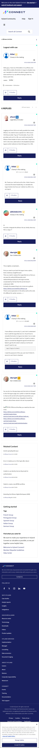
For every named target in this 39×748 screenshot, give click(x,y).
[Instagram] (14, 588)
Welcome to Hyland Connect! (13, 547)
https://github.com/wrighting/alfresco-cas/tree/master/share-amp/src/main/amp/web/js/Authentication (15, 421)
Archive (11, 80)
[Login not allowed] (32, 107)
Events (4, 690)
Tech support (5, 701)
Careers (4, 666)
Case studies (5, 599)
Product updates (6, 633)
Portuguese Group (9, 518)
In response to (23, 172)
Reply (20, 98)
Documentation (6, 697)
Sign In (30, 19)
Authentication (8, 85)
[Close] (37, 724)
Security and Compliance (14, 721)
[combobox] (19, 31)
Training (4, 693)
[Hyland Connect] (14, 12)
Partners (4, 673)
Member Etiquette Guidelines (13, 550)
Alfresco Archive (7, 39)
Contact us (19, 577)
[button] (6, 92)
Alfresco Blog (8, 497)
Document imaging (7, 657)
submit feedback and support (11, 5)
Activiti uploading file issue (10, 451)
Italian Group (8, 523)
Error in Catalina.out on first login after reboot (16, 461)
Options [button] (36, 39)
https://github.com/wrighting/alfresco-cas (15, 289)
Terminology (5, 622)
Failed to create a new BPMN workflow (14, 484)
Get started (31, 2)
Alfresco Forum (8, 454)
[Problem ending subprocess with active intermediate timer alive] (36, 107)
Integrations (5, 610)
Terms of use (25, 718)
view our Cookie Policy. (8, 736)
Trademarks (27, 721)
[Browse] (4, 25)
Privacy (11, 718)
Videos (4, 630)
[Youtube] (24, 588)
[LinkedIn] (19, 588)
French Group (8, 515)
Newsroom (5, 681)
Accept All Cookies (19, 745)
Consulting (5, 650)
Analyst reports (6, 602)
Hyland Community (8, 19)
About (3, 670)
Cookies (17, 718)
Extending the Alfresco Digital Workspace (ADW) (16, 494)
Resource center (6, 619)
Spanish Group (8, 520)
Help (23, 19)
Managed (4, 646)
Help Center (7, 553)
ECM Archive (16, 85)
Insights (4, 606)
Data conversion (6, 653)
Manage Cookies (19, 740)
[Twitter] (9, 588)
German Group (8, 526)
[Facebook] (4, 588)
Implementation (6, 642)
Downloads (5, 626)
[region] (19, 735)
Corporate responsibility (9, 677)
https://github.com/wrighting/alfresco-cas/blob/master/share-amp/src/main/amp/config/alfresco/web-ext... (16, 414)
